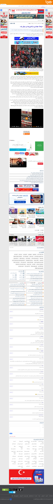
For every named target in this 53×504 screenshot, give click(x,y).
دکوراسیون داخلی (20, 456)
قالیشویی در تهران (20, 463)
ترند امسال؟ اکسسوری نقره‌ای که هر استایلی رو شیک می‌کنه (35, 177)
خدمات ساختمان (20, 461)
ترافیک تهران (21, 277)
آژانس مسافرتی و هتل (20, 467)
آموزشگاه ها (35, 458)
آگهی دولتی (21, 495)
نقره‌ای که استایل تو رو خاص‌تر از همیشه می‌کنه (36, 175)
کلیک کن (17, 149)
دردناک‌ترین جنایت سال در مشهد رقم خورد (36, 286)
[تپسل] (9, 140)
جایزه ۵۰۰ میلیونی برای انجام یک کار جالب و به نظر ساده (34, 273)
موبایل (15, 453)
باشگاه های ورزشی (34, 453)
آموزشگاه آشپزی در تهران (27, 442)
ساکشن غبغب (25, 254)
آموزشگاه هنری (34, 466)
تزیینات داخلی (21, 458)
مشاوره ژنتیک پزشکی (30, 262)
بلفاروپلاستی (30, 254)
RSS (12, 495)
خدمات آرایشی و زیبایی (41, 447)
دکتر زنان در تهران (41, 456)
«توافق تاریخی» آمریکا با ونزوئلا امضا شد (36, 303)
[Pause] (27, 150)
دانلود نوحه (33, 264)
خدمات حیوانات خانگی (34, 449)
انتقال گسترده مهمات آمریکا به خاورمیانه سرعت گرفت (35, 291)
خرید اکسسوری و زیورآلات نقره (39, 256)
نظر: (42, 427)
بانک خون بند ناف (27, 266)
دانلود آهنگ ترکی (40, 266)
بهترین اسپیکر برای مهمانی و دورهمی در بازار (37, 172)
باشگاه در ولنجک (36, 260)
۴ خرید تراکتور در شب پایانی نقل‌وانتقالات (19, 301)
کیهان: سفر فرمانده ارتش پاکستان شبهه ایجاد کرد (35, 299)
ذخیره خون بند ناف (23, 262)
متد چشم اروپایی (16, 258)
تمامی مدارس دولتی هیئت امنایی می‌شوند (36, 298)
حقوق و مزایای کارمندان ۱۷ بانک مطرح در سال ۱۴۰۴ (17, 284)
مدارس (29, 446)
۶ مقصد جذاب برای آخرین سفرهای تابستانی (36, 304)
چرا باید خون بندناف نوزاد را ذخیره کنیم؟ (37, 173)
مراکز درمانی (41, 451)
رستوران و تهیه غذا (27, 451)
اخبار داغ (32, 282)
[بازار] (5, 490)
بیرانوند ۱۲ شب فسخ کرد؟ (38, 287)
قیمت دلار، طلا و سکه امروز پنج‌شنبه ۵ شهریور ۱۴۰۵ (17, 293)
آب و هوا (14, 275)
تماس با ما (36, 495)
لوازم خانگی (14, 456)
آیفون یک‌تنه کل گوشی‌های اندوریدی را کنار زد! (35, 280)
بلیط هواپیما (34, 254)
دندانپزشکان (41, 458)
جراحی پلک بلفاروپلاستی (29, 260)
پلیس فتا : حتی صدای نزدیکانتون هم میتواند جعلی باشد (35, 176)
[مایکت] (12, 492)
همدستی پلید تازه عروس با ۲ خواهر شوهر (36, 276)
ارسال (11, 433)
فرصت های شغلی (31, 495)
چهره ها (35, 6)
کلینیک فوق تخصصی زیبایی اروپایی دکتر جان (18, 260)
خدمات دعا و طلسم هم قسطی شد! (37, 294)
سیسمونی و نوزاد (13, 448)
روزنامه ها (21, 273)
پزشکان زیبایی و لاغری (41, 464)
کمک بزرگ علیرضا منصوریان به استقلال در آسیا (35, 289)
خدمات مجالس (27, 463)
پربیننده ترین (22, 282)
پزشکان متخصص (41, 453)
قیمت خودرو (21, 275)
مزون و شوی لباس (20, 443)
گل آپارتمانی (41, 260)
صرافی (15, 446)
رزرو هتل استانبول (22, 258)
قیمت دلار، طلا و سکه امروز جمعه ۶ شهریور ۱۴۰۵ (18, 291)
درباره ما (39, 495)
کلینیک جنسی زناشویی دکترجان (38, 262)
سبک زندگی (39, 6)
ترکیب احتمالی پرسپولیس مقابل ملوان (37, 284)
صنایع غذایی (28, 458)
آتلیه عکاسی (28, 466)
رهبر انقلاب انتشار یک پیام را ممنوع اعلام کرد (18, 303)
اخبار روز (46, 6)
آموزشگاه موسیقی (34, 463)
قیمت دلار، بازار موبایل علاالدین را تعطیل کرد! (36, 275)
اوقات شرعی (21, 279)
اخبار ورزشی (43, 6)
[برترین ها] (49, 2)
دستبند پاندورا (31, 256)
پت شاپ (35, 451)
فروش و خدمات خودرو (13, 462)
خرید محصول (40, 163)
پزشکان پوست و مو (34, 441)
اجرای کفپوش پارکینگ (34, 266)
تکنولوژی (22, 6)
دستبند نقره (20, 254)
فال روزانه (14, 277)
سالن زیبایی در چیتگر (16, 262)
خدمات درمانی (35, 446)
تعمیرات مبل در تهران (20, 451)
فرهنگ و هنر (26, 6)
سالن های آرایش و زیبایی (40, 442)
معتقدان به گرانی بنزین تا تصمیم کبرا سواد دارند (35, 301)
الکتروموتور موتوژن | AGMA (39, 268)
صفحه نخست (50, 6)
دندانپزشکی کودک (40, 461)
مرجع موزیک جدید (25, 256)
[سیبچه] (19, 490)
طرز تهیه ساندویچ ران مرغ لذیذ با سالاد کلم (19, 300)
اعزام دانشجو (14, 443)
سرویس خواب (21, 453)
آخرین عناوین (40, 282)
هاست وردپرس (29, 264)
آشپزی (33, 6)
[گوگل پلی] (12, 490)
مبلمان (22, 448)
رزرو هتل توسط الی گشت (35, 258)
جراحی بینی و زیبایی (40, 466)
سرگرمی (19, 6)
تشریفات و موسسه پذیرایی (27, 462)
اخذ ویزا (14, 441)
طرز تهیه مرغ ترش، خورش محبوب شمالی (19, 298)
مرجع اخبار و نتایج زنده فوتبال (18, 256)
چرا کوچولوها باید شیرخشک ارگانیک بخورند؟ (37, 182)
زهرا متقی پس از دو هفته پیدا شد (20, 296)
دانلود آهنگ (41, 258)
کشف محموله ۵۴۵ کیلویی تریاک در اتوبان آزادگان (17, 305)
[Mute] (29, 150)
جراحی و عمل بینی (21, 266)
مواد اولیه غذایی (28, 258)
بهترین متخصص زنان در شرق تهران (21, 264)
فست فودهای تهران (27, 453)
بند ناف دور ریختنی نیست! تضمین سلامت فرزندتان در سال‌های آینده (33, 181)
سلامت (30, 6)
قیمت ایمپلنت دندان (40, 254)
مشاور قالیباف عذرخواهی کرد (38, 292)
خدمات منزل (14, 458)
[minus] (12, 23)
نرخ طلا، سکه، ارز (12, 273)
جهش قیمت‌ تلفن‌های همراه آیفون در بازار (36, 278)
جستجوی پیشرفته (16, 495)
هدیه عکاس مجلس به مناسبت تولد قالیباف (36, 296)
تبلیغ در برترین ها (26, 495)
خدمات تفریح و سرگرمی (13, 452)
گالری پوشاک (21, 441)
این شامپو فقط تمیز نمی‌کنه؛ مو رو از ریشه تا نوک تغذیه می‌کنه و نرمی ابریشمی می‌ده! (31, 180)
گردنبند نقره (15, 254)
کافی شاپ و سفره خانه (27, 457)
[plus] (14, 23)
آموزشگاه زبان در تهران (34, 462)
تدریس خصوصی (27, 443)
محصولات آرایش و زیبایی (40, 449)
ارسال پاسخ (11, 311)
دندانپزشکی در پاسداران (40, 264)
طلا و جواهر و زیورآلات (21, 447)
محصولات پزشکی (34, 443)
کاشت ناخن (41, 443)
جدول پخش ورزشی (12, 279)
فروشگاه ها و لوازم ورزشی (34, 457)
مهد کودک (28, 448)
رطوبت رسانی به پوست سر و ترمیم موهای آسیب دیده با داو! (34, 178)
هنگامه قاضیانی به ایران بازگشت (20, 294)
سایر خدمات (14, 463)
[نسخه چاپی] (10, 23)
